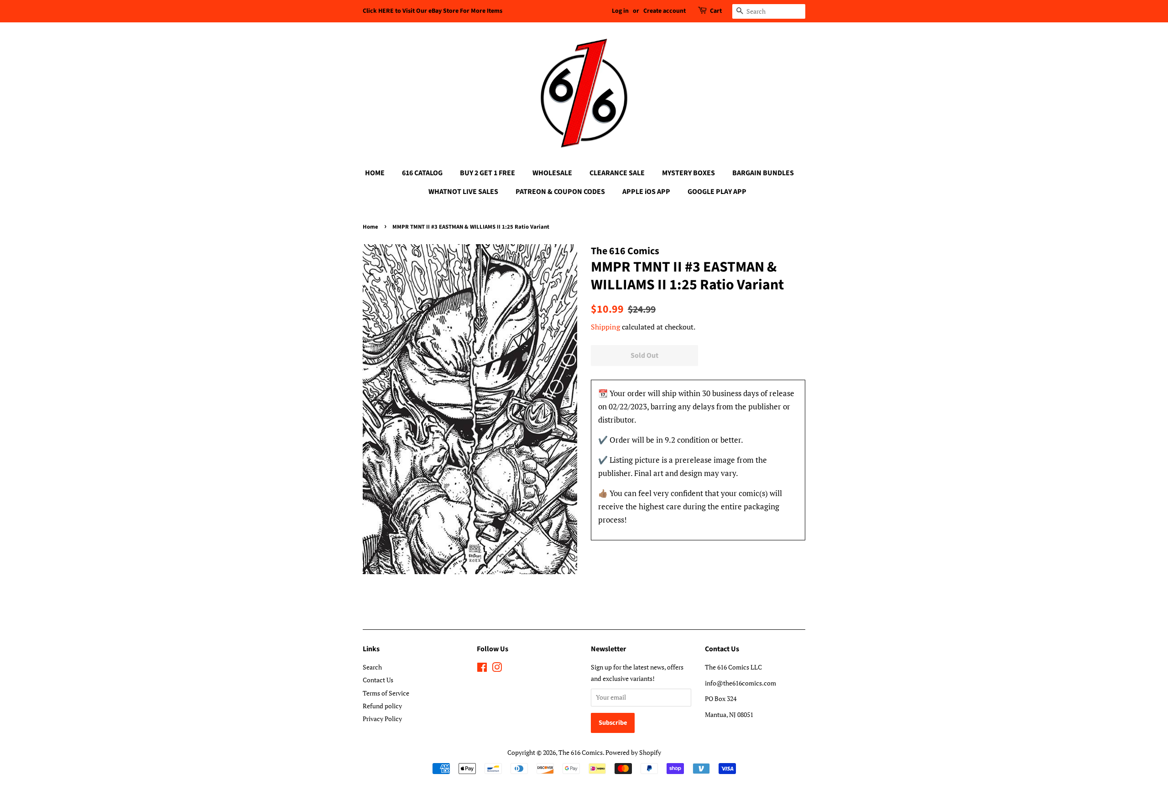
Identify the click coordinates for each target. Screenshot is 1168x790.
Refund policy (382, 705)
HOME (375, 173)
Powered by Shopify (633, 752)
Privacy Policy (382, 718)
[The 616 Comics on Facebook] (482, 668)
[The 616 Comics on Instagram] (497, 668)
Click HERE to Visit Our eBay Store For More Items (432, 11)
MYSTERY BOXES (688, 173)
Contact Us (378, 679)
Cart (716, 11)
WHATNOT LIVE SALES (463, 192)
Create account (664, 11)
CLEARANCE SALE (617, 173)
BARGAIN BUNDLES (763, 173)
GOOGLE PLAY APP (717, 192)
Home (370, 227)
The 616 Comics (580, 752)
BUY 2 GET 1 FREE (487, 173)
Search (372, 667)
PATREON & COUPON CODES (560, 192)
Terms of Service (386, 693)
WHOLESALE (552, 173)
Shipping (605, 327)
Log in (620, 11)
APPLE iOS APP (646, 192)
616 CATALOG (422, 173)
